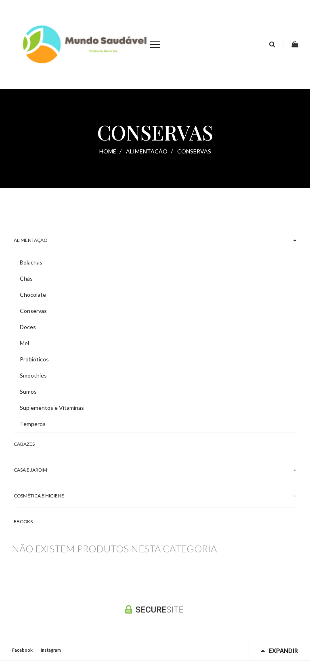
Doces (28, 326)
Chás (26, 278)
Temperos (33, 423)
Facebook (22, 650)
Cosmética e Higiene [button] (39, 496)
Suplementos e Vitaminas (52, 407)
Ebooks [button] (23, 521)
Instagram (51, 650)
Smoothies (33, 375)
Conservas (33, 310)
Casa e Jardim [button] (30, 470)
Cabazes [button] (24, 444)
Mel (24, 343)
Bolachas (31, 262)
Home (107, 151)
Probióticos (34, 359)
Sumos (28, 391)
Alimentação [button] (30, 240)
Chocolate (33, 294)
